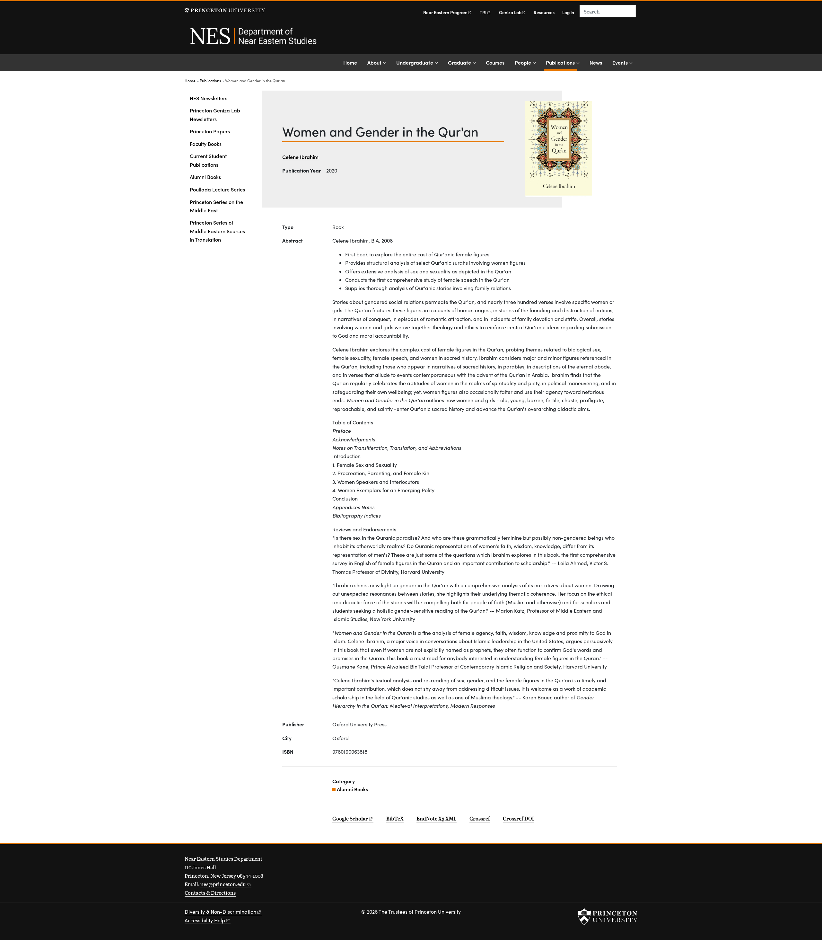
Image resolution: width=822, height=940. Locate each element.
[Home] (253, 39)
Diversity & (220, 911)
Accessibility (205, 920)
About (374, 62)
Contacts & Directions (210, 892)
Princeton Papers (210, 131)
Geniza (510, 12)
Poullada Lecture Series (217, 189)
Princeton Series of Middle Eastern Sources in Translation (217, 231)
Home (350, 62)
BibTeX (395, 818)
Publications (561, 62)
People (523, 62)
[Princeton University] (225, 10)
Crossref (479, 818)
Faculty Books (206, 143)
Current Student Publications (208, 160)
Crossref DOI (518, 818)
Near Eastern (445, 12)
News (596, 62)
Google (350, 818)
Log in (568, 12)
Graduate (459, 62)
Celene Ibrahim (300, 156)
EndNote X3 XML (436, 818)
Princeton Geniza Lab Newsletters (215, 114)
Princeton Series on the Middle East (216, 206)
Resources (544, 12)
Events (620, 62)
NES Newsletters (208, 98)
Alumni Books (205, 176)
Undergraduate (414, 62)
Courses (495, 62)
